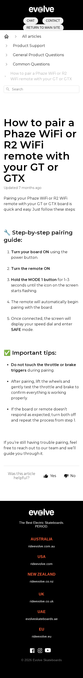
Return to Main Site (43, 27)
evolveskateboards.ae (42, 619)
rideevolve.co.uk (41, 601)
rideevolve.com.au (41, 546)
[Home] (6, 36)
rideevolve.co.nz (41, 581)
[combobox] (41, 89)
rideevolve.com (41, 564)
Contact (53, 20)
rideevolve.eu (41, 636)
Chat (31, 20)
